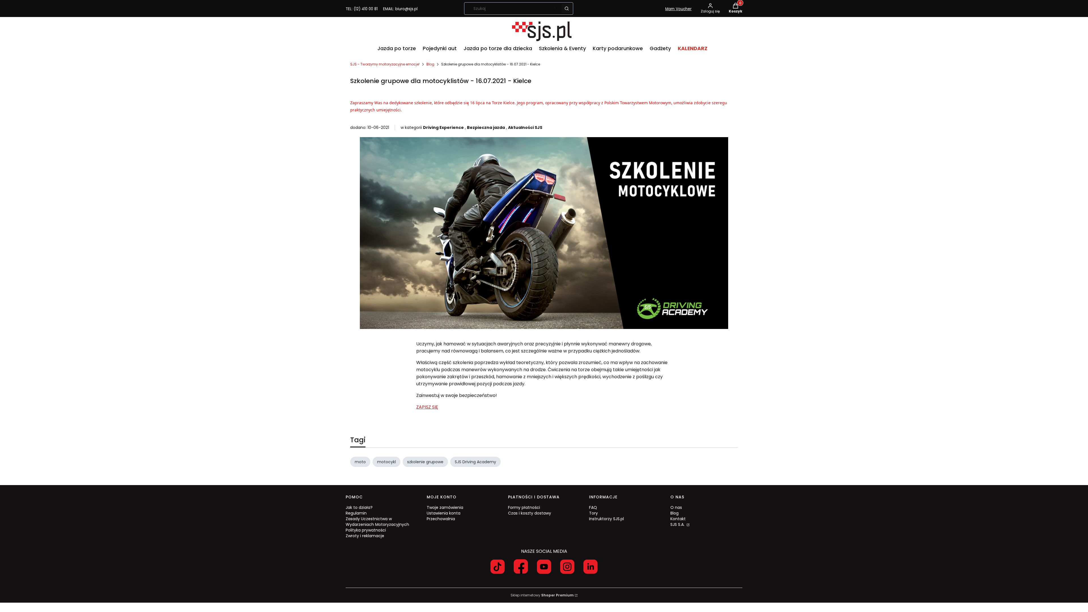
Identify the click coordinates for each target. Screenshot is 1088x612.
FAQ (593, 507)
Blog (430, 64)
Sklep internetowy (542, 595)
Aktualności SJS (525, 127)
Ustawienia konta (443, 513)
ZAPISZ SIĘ (427, 407)
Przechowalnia (441, 519)
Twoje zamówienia (445, 507)
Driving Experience (443, 127)
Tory (593, 513)
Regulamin (356, 513)
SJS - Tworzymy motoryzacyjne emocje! (385, 64)
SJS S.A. (678, 524)
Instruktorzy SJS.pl (606, 519)
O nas (676, 507)
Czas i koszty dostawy (529, 513)
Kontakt (678, 519)
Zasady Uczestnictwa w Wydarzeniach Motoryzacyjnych (377, 521)
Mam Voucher (678, 9)
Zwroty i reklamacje (365, 536)
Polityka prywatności (366, 530)
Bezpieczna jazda (486, 127)
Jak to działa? (359, 507)
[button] (567, 8)
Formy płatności (524, 507)
